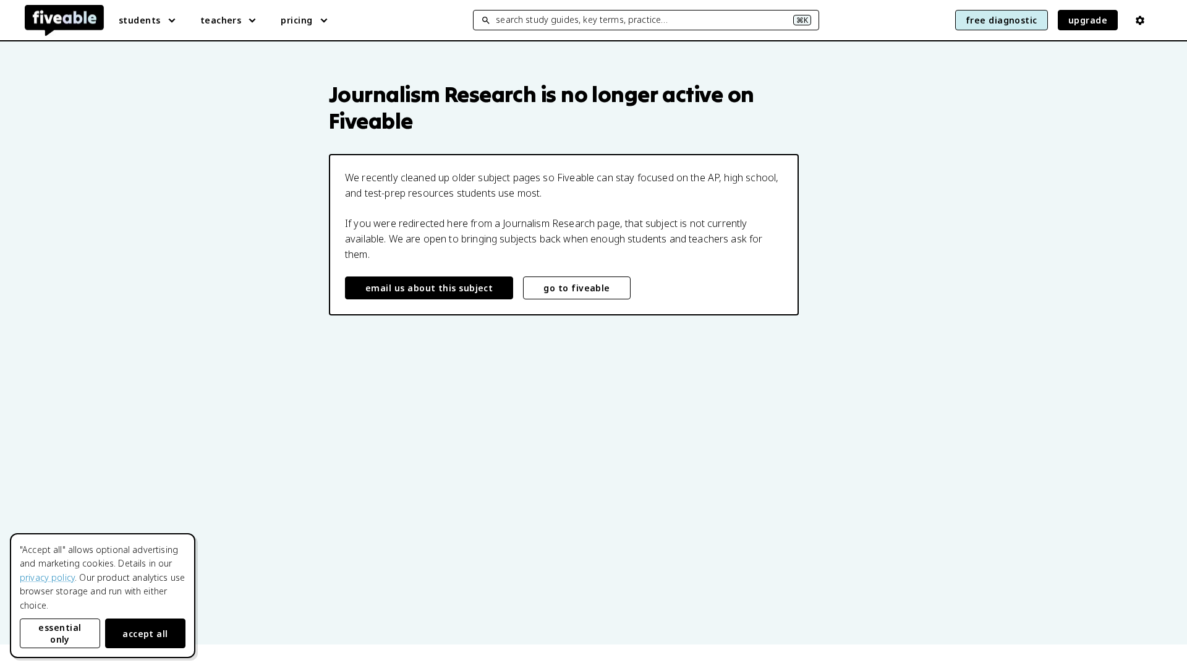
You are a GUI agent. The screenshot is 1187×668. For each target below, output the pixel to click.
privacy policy (47, 577)
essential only (59, 633)
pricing (296, 20)
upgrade (1087, 20)
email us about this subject (429, 288)
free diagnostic (1001, 20)
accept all (145, 634)
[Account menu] (1140, 20)
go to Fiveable (576, 288)
